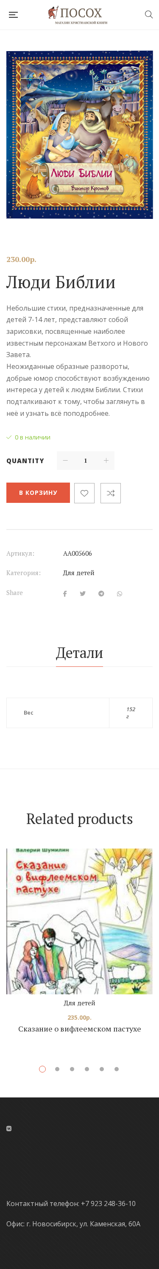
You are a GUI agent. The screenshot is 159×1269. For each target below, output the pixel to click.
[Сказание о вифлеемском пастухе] (79, 921)
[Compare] (110, 493)
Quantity (25, 460)
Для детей (79, 572)
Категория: (23, 572)
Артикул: (20, 553)
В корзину (38, 492)
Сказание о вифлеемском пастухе (79, 1028)
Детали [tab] (79, 652)
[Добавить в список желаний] (84, 493)
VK (8, 1129)
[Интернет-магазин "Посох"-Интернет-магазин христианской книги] (81, 15)
